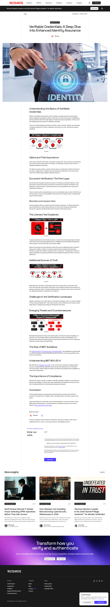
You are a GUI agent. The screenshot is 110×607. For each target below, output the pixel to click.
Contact (31, 591)
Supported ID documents (14, 591)
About (30, 583)
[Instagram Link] (99, 581)
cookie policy (100, 598)
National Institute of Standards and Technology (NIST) (47, 351)
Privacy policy (48, 583)
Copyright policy (48, 588)
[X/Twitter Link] (97, 581)
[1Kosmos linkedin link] (94, 581)
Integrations (10, 586)
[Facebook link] (102, 581)
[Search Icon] (89, 3)
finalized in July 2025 (44, 365)
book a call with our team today (43, 405)
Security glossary (12, 593)
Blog (30, 586)
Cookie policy (48, 586)
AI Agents (9, 588)
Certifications (11, 583)
